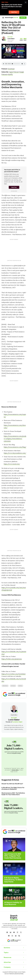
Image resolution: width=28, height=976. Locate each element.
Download (11, 69)
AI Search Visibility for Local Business (13, 903)
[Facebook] (17, 932)
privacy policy (15, 770)
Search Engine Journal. (16, 972)
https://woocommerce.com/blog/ (15, 447)
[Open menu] (3, 17)
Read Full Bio (14, 715)
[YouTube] (14, 932)
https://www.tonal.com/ (12, 464)
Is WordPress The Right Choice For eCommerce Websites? (12, 788)
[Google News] (7, 932)
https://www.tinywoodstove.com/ (15, 453)
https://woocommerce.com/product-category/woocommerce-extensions (15, 438)
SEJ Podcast (13, 685)
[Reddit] (15, 935)
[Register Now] (14, 844)
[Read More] (14, 869)
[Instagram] (12, 935)
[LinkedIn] (10, 932)
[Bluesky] (9, 935)
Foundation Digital (17, 722)
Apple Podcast (14, 72)
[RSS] (19, 935)
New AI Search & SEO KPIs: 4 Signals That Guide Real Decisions (12, 856)
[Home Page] (11, 17)
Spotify (10, 74)
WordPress (20, 685)
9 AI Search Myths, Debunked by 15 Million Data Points (13, 880)
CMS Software (5, 685)
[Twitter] (21, 932)
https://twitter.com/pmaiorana (11, 659)
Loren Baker (11, 38)
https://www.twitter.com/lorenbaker (13, 674)
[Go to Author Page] (3, 38)
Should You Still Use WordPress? (12, 783)
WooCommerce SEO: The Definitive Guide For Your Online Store (13, 793)
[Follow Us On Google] (14, 694)
